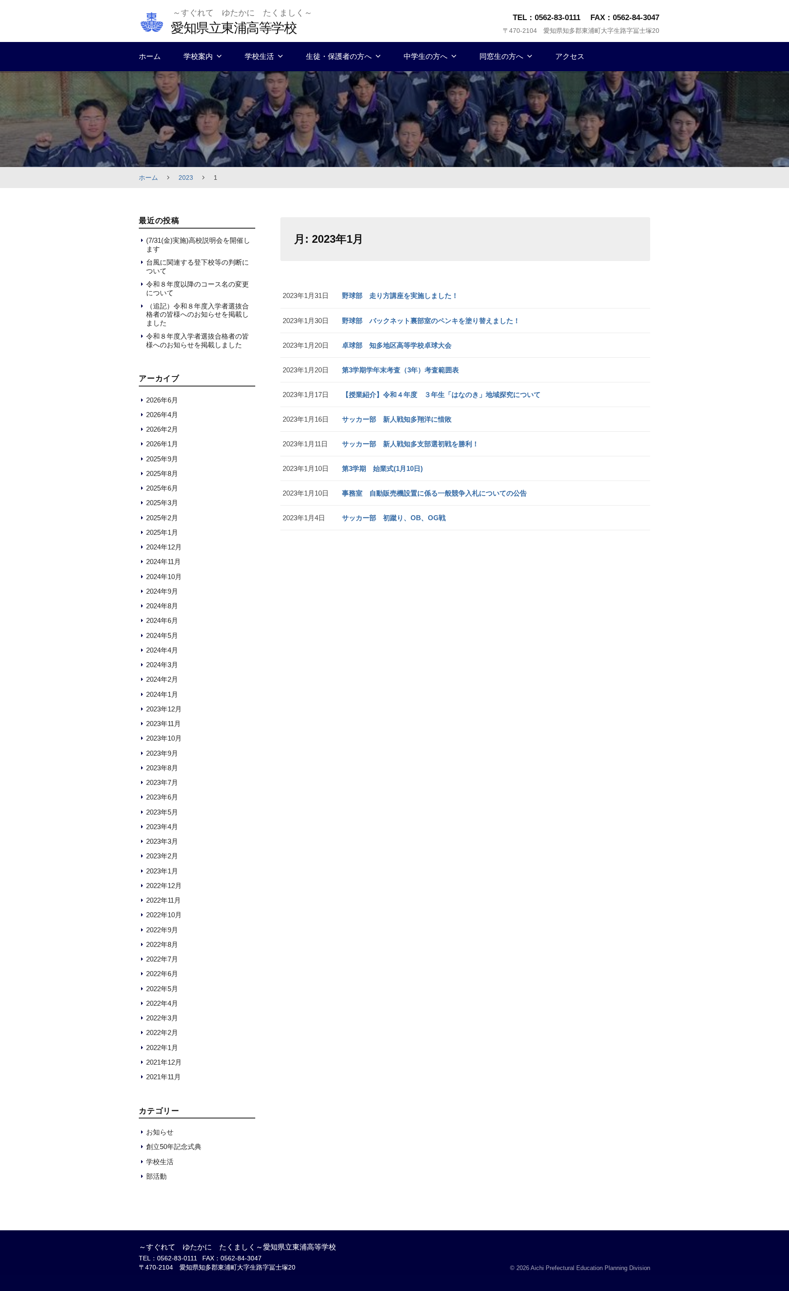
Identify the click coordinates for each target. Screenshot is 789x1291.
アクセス (569, 56)
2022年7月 (162, 959)
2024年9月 (162, 591)
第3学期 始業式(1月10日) (382, 468)
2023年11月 (163, 723)
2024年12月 (164, 547)
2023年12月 (164, 709)
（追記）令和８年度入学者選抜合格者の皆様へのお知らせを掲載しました (197, 314)
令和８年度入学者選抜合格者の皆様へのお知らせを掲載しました (197, 340)
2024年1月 (162, 694)
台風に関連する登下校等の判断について (197, 266)
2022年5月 (162, 989)
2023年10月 (164, 738)
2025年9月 (162, 459)
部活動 (156, 1176)
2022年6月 (162, 973)
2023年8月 (162, 768)
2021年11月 (163, 1077)
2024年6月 (162, 620)
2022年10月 (164, 915)
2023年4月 (162, 827)
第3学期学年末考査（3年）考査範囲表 (400, 370)
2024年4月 (162, 650)
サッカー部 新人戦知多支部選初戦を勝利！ (410, 444)
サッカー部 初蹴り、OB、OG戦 (394, 518)
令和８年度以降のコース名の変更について (197, 288)
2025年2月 (162, 518)
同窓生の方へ (501, 56)
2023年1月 (162, 871)
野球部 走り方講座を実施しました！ (400, 295)
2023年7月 (162, 782)
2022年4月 (162, 1003)
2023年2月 (162, 856)
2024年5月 (162, 635)
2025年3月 (162, 503)
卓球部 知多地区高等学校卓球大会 (397, 345)
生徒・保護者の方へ (339, 56)
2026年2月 (162, 429)
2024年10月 (164, 576)
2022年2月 (162, 1032)
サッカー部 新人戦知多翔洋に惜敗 (397, 419)
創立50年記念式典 (173, 1146)
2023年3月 (162, 841)
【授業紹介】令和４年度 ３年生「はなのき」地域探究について (441, 394)
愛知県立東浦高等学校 (233, 27)
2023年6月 (162, 797)
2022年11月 (163, 900)
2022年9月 (162, 930)
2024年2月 (162, 679)
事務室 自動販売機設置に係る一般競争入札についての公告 (434, 493)
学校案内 (198, 56)
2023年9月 (162, 753)
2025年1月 (162, 532)
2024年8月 (162, 606)
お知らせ (160, 1132)
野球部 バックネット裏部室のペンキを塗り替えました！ (431, 320)
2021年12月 (164, 1062)
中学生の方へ (425, 56)
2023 (186, 177)
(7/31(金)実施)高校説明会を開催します (198, 244)
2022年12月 (164, 885)
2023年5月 (162, 812)
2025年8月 (162, 473)
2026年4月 (162, 414)
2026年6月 (162, 400)
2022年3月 (162, 1018)
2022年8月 (162, 944)
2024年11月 (163, 561)
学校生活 (259, 56)
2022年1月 (162, 1047)
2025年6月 (162, 488)
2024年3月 (162, 665)
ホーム (150, 56)
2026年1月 (162, 444)
